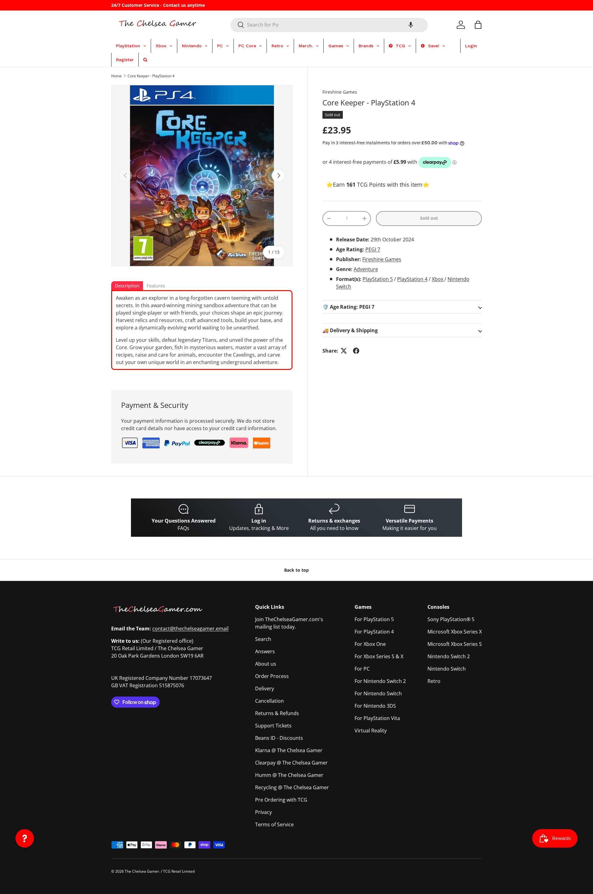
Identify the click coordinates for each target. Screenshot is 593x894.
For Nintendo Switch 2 (380, 681)
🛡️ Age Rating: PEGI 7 (348, 306)
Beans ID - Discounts (279, 738)
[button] (410, 25)
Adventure (366, 269)
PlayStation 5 (378, 279)
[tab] (127, 286)
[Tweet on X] (344, 351)
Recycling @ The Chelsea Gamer (292, 787)
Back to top (296, 570)
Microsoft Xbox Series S (454, 644)
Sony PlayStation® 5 (450, 619)
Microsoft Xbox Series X (454, 631)
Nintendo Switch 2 (448, 656)
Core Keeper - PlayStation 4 (151, 75)
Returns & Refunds (277, 713)
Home (116, 75)
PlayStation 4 (412, 279)
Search (263, 639)
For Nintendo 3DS (375, 705)
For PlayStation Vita (377, 718)
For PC (362, 668)
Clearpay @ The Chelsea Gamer (291, 762)
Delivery (264, 688)
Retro (433, 681)
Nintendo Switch (446, 668)
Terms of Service (274, 824)
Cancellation (269, 700)
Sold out (429, 218)
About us (265, 663)
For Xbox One (370, 644)
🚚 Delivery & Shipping (350, 330)
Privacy (263, 812)
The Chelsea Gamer (142, 871)
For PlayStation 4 (374, 631)
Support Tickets (273, 725)
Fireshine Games (339, 92)
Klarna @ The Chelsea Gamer (288, 750)
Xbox (438, 279)
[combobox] (329, 25)
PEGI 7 (372, 249)
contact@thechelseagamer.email (190, 628)
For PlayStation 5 (374, 619)
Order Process (272, 676)
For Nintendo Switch (378, 693)
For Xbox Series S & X (379, 656)
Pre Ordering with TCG (281, 799)
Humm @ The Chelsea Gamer (289, 775)
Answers (265, 651)
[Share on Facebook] (356, 351)
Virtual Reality (371, 730)
